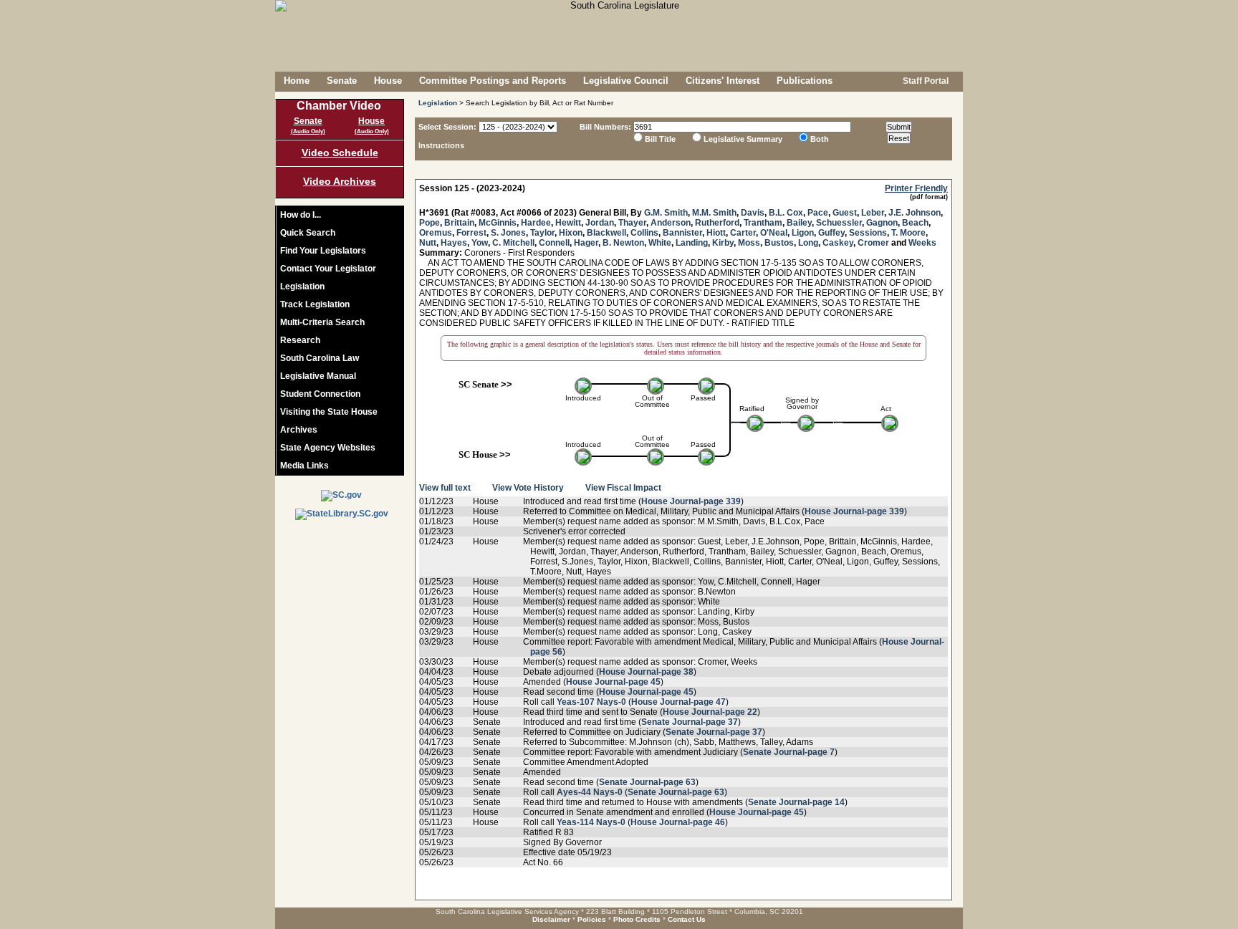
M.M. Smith (714, 213)
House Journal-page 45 (613, 682)
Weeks (922, 243)
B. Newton (623, 243)
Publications (804, 80)
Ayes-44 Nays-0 (590, 792)
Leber (872, 213)
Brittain (459, 223)
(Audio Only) (308, 131)
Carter (743, 233)
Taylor (542, 233)
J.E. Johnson (914, 213)
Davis (752, 213)
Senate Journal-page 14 (796, 802)
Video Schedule (340, 152)
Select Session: (447, 126)
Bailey (799, 223)
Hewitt (568, 223)
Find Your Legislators (323, 251)
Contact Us (687, 919)
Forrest (471, 233)
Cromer (873, 243)
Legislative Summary (743, 139)
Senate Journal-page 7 (789, 752)
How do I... (300, 215)
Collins (644, 233)
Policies (591, 919)
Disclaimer (551, 919)
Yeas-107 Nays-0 (591, 702)
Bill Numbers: (605, 126)
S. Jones (508, 233)
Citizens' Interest (722, 80)
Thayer (632, 223)
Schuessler (839, 223)
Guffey (831, 233)
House (388, 80)
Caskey (837, 243)
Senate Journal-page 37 (689, 722)
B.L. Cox (786, 213)
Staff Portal (925, 81)
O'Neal (773, 233)
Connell (554, 243)
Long (808, 243)
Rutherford (717, 223)
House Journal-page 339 (691, 501)
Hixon (570, 233)
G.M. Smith (666, 213)
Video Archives (339, 181)
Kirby (723, 243)
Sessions (868, 233)
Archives (298, 430)
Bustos (779, 243)
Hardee (536, 223)
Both (819, 139)
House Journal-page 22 (710, 712)
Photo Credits (637, 919)
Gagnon (882, 223)
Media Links (304, 466)
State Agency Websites (327, 448)
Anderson (671, 223)
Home (297, 80)
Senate (342, 80)
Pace (817, 213)
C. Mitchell (513, 243)
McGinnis (498, 223)
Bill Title (660, 139)
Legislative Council (625, 80)
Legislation (302, 286)
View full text (445, 488)
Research (300, 340)
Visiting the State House (329, 412)
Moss (749, 243)
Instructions (441, 145)
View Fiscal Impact (623, 488)
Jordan (599, 223)
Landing (692, 243)
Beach (915, 223)
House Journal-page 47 (678, 702)
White (659, 243)
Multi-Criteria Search (322, 322)
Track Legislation (315, 304)
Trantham (763, 223)
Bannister (682, 233)
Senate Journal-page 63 (647, 782)
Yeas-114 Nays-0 (591, 822)
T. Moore (908, 233)
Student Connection (320, 394)
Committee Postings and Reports (492, 80)
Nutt (427, 243)
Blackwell (606, 233)
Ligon (803, 233)
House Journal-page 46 (677, 822)
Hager (586, 243)
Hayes (454, 243)
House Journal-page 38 (646, 672)
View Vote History (528, 488)
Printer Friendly (916, 188)
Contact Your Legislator (328, 269)
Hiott (716, 233)
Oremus (435, 233)
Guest (844, 213)
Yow (479, 243)
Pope (429, 223)
